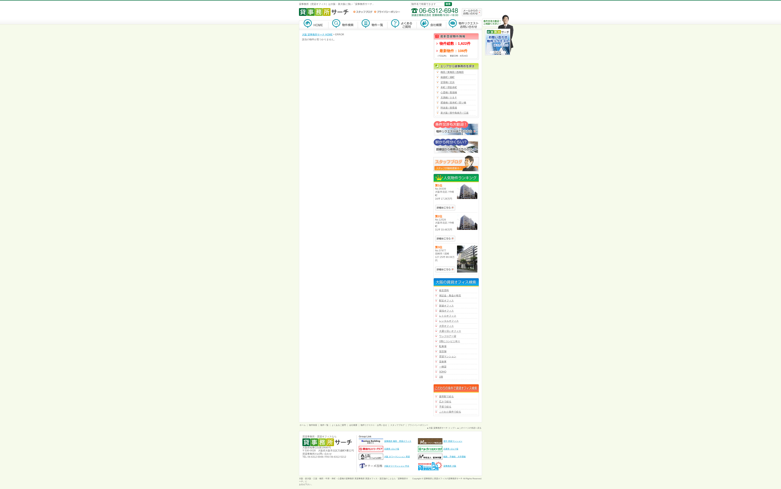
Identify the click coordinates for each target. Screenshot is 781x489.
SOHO (442, 371)
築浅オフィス (446, 310)
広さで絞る (445, 401)
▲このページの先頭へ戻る (469, 428)
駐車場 (442, 346)
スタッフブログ (362, 12)
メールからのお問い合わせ (472, 12)
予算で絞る (445, 406)
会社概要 (431, 24)
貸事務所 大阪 (449, 466)
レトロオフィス (447, 315)
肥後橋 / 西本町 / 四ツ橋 (453, 102)
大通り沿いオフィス (450, 331)
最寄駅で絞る (446, 396)
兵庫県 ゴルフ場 (391, 449)
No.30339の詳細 (445, 208)
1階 (441, 376)
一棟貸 (442, 366)
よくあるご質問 (402, 24)
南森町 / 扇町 (448, 77)
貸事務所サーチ (455, 478)
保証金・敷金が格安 (450, 295)
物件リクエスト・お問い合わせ (464, 24)
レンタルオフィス (449, 320)
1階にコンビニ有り (449, 341)
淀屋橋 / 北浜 (448, 82)
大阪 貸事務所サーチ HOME (317, 34)
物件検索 (343, 24)
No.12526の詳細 (445, 239)
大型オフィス (446, 326)
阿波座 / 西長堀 (449, 107)
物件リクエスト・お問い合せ (374, 425)
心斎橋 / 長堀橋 (449, 92)
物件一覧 (372, 24)
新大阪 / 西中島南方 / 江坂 (455, 112)
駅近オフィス (446, 300)
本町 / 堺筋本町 (449, 87)
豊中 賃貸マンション (452, 441)
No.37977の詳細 (445, 269)
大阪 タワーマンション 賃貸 (397, 456)
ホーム (303, 425)
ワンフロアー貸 (447, 336)
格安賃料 (444, 290)
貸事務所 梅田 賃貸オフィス (397, 441)
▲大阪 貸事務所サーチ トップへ (441, 428)
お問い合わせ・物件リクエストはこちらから (498, 35)
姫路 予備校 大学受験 (454, 456)
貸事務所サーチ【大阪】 (313, 24)
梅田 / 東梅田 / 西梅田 (452, 72)
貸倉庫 (442, 361)
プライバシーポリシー (387, 12)
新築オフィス (446, 305)
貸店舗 (442, 351)
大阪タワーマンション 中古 (396, 466)
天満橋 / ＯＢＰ (449, 97)
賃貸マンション (447, 356)
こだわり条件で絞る (450, 411)
